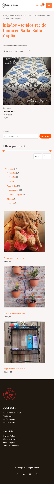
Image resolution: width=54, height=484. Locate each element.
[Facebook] (17, 474)
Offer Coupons (9, 442)
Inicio (5, 15)
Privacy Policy (9, 436)
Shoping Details (9, 439)
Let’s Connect (9, 419)
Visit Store (7, 416)
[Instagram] (30, 474)
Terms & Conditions (11, 445)
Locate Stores (9, 422)
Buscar (6, 131)
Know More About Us (12, 413)
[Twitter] (24, 474)
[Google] (37, 474)
